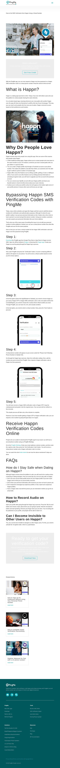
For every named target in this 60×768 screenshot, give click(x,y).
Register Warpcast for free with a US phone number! (17, 659)
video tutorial (23, 452)
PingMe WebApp (16, 445)
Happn (26, 242)
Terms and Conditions (19, 759)
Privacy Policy (9, 759)
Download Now (30, 558)
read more (10, 605)
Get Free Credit (30, 72)
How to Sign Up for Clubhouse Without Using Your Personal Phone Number (16, 600)
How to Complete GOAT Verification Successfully (16, 630)
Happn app (41, 242)
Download (9, 240)
